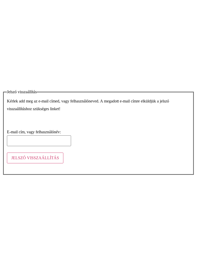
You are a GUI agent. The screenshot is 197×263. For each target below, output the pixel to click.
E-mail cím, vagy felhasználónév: (34, 132)
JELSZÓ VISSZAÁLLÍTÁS (35, 158)
